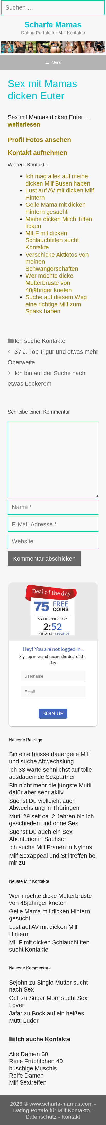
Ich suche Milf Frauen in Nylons (50, 847)
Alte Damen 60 (28, 1054)
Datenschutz (41, 1117)
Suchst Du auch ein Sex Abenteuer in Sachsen (41, 835)
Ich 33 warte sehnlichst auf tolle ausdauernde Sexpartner (50, 773)
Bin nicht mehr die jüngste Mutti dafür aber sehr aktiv (50, 789)
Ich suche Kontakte (40, 341)
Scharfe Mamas (53, 24)
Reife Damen (26, 1075)
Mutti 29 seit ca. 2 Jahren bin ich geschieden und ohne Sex (51, 820)
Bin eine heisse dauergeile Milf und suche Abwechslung (49, 758)
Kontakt (70, 1117)
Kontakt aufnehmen (37, 152)
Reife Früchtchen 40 (36, 1061)
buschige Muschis (33, 1068)
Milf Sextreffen (28, 1082)
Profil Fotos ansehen (39, 139)
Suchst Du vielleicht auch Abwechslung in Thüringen (44, 804)
